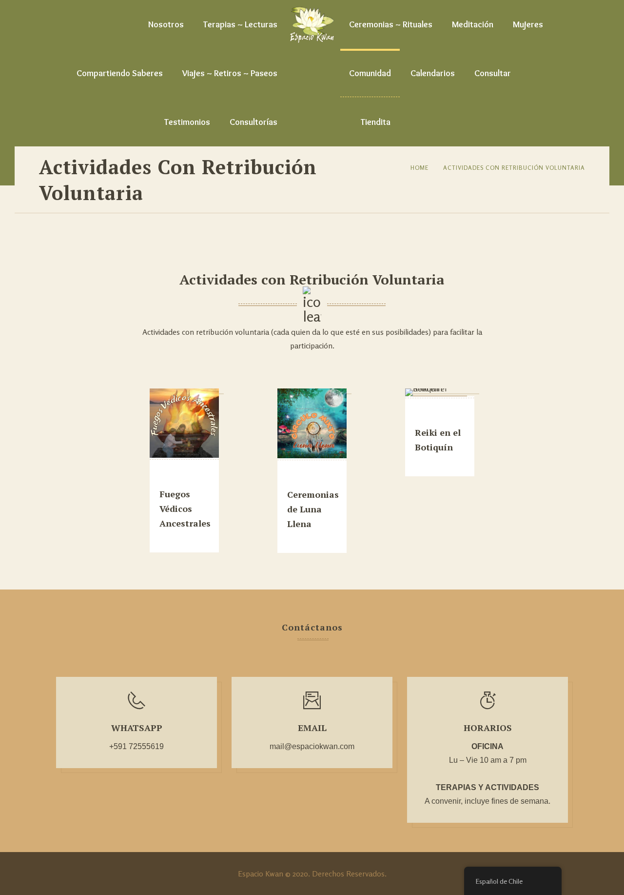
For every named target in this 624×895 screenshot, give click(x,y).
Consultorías (253, 122)
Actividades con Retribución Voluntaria (514, 167)
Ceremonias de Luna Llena (313, 508)
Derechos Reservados (348, 873)
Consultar (492, 73)
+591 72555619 (136, 746)
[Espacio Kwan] (312, 24)
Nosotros (166, 24)
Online (430, 416)
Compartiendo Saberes (120, 73)
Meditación (472, 24)
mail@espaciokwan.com (312, 746)
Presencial (181, 478)
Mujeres (528, 24)
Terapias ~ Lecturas (240, 24)
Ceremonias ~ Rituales (390, 24)
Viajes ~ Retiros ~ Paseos (229, 73)
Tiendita (375, 122)
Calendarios (432, 73)
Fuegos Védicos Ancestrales (185, 508)
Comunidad (370, 73)
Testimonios (187, 122)
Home (419, 167)
